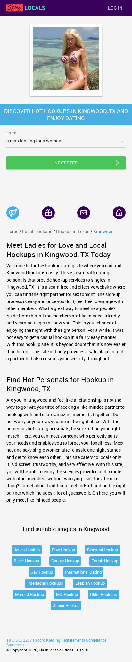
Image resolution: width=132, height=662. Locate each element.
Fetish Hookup (104, 561)
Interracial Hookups (45, 583)
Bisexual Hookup (102, 549)
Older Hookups (103, 594)
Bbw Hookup (63, 549)
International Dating (83, 572)
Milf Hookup (67, 594)
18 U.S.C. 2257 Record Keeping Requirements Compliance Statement (56, 642)
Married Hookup (29, 594)
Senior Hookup (66, 605)
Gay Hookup (41, 572)
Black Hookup (26, 561)
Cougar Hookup (65, 561)
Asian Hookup (27, 549)
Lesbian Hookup (90, 583)
